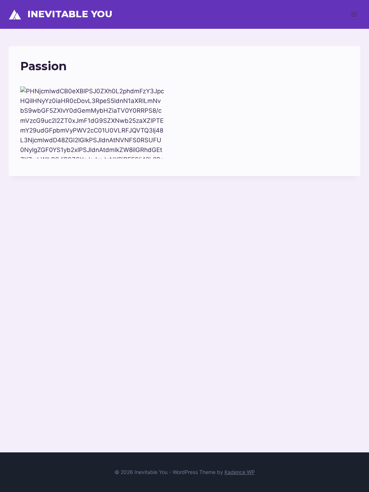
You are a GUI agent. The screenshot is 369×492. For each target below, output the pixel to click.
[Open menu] (353, 14)
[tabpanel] (184, 122)
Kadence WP (239, 472)
